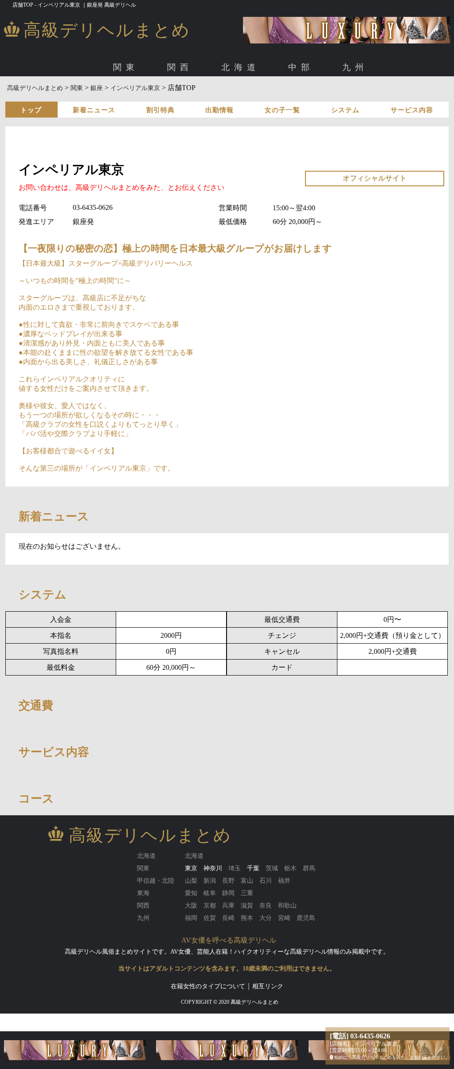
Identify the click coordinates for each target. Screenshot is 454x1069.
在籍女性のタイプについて (208, 986)
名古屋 (85, 97)
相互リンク (267, 986)
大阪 (62, 97)
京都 (208, 97)
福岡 (62, 97)
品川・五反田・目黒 (232, 97)
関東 (126, 67)
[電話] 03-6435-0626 (360, 1036)
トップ (31, 110)
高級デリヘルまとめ (35, 88)
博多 (82, 97)
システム (345, 110)
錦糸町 (353, 97)
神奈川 (213, 868)
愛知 (62, 97)
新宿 (273, 97)
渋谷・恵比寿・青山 (104, 97)
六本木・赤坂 (157, 97)
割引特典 (160, 110)
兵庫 (248, 97)
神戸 (268, 97)
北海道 (240, 67)
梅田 (82, 97)
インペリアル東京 (136, 88)
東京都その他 (409, 97)
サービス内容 (412, 110)
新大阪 (125, 97)
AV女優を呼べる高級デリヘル (228, 940)
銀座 (190, 97)
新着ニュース (94, 110)
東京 (62, 97)
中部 (301, 67)
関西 (180, 67)
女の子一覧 (282, 110)
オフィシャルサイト (375, 178)
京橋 (148, 97)
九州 (355, 67)
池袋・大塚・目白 (312, 97)
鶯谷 (377, 97)
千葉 (253, 868)
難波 (102, 97)
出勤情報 (219, 110)
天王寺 (171, 97)
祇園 (228, 97)
